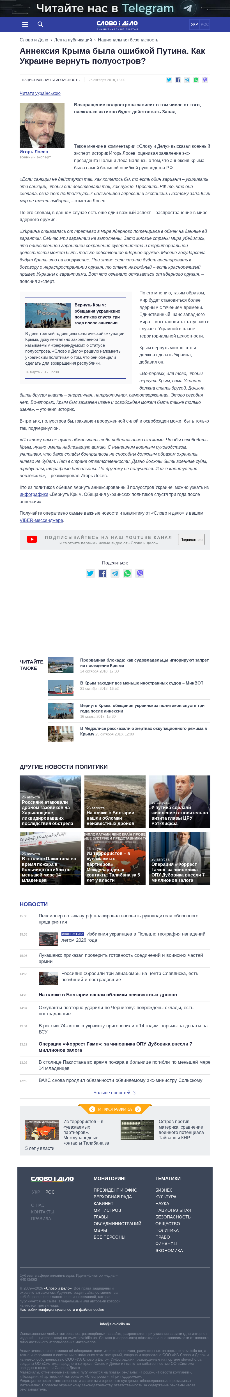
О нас (38, 1205)
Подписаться (191, 540)
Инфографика (115, 1109)
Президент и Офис (115, 1190)
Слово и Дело (34, 39)
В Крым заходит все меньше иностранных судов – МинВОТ (141, 686)
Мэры (100, 1230)
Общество (167, 1223)
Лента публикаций (73, 39)
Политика (167, 1230)
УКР (194, 24)
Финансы (166, 1243)
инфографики (34, 494)
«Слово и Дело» (58, 1288)
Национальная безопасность (128, 39)
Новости (34, 904)
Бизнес (164, 1190)
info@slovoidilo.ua (115, 1324)
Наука (162, 1203)
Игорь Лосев (34, 152)
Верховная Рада (113, 1196)
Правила (41, 1218)
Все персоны (109, 1237)
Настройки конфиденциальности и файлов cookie (62, 1309)
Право (162, 1237)
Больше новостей (111, 1092)
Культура (165, 1196)
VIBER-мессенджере (41, 520)
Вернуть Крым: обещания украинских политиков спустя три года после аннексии (97, 314)
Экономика (169, 1250)
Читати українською (40, 93)
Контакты (42, 1212)
